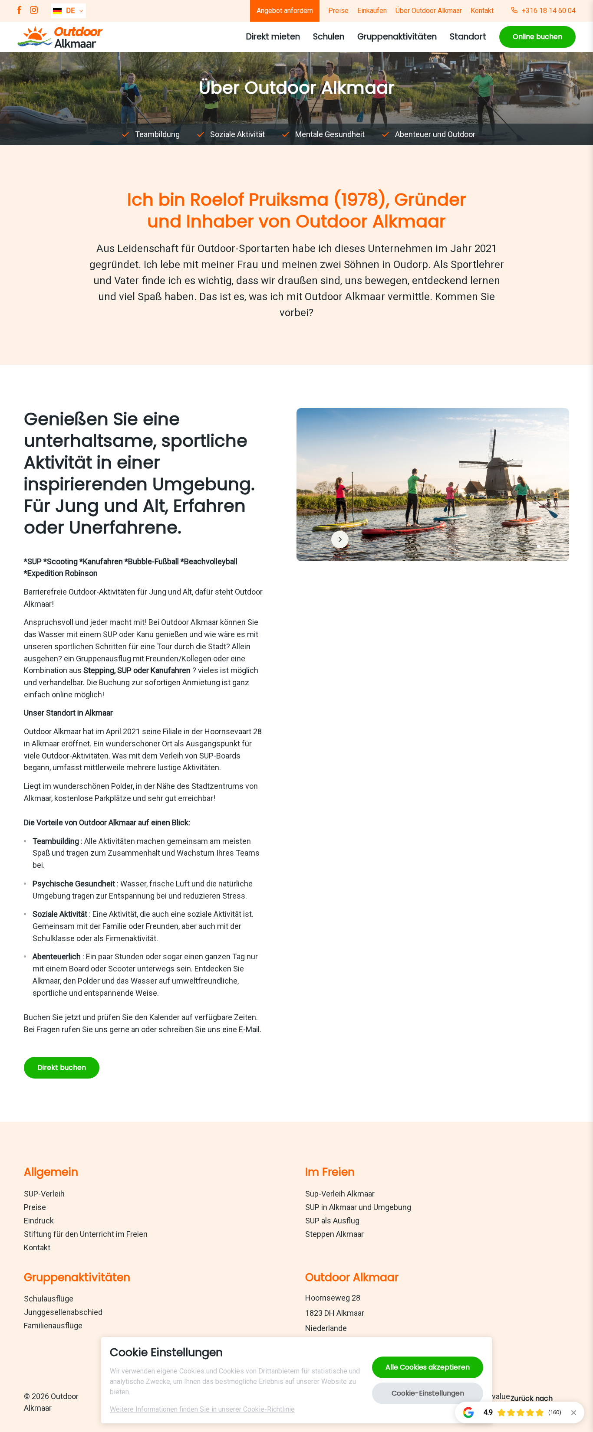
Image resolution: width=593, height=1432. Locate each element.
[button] (539, 546)
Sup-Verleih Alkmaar (340, 1193)
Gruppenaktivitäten (397, 37)
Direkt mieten (273, 37)
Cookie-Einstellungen (428, 1393)
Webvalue (493, 1396)
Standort (468, 37)
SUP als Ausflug (332, 1220)
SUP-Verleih (44, 1193)
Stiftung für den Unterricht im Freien (86, 1234)
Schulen (328, 37)
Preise (338, 11)
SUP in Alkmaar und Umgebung (358, 1207)
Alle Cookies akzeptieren (427, 1367)
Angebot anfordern (285, 11)
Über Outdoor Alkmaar (428, 11)
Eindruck (39, 1220)
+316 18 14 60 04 (549, 11)
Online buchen (537, 37)
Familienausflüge (53, 1325)
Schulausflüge (48, 1298)
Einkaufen (372, 11)
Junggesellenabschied (63, 1312)
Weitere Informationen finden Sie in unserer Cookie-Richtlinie (202, 1409)
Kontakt (482, 11)
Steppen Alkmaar (334, 1234)
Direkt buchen (61, 1067)
